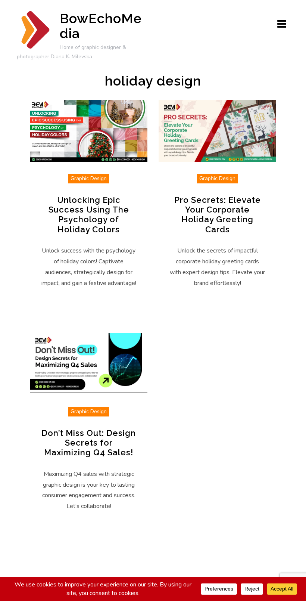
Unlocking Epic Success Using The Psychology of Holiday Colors (89, 214)
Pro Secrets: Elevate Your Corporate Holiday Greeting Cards (217, 214)
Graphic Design (89, 178)
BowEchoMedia (101, 25)
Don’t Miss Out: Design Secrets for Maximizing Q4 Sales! (88, 443)
